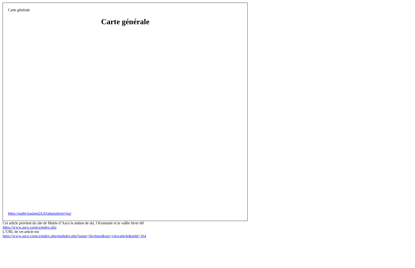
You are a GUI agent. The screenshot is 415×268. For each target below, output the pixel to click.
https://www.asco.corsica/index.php (29, 227)
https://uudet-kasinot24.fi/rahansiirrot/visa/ (39, 213)
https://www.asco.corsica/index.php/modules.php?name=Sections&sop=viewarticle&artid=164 (74, 236)
